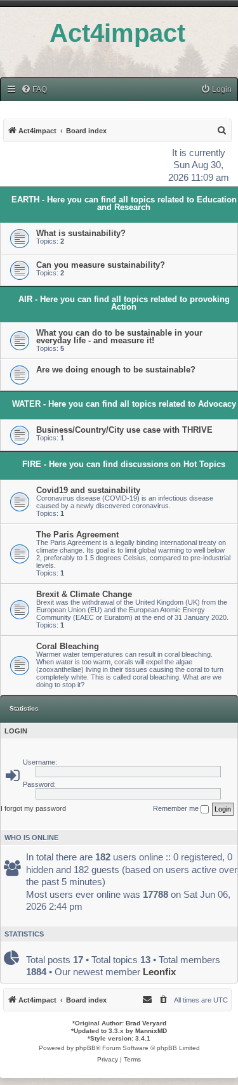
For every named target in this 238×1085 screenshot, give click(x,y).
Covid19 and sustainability (88, 490)
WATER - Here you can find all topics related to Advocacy (124, 404)
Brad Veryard (146, 1023)
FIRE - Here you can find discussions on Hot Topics (123, 464)
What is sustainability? (81, 233)
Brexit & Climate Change (84, 594)
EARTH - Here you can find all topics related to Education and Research (124, 203)
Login (15, 731)
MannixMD (151, 1030)
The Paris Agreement (77, 534)
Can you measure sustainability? (100, 265)
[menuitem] (34, 89)
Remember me (177, 808)
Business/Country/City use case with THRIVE (124, 430)
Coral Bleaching (67, 646)
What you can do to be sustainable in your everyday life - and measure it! (119, 336)
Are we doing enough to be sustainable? (115, 369)
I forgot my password (33, 808)
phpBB (86, 1047)
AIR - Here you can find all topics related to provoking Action (124, 303)
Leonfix (159, 971)
